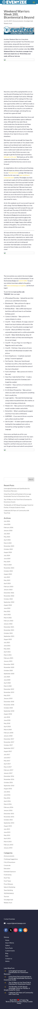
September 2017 (9, 748)
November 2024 (9, 546)
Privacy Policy (22, 1001)
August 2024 (8, 552)
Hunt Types (7, 881)
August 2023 (8, 574)
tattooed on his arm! (10, 157)
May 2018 (7, 723)
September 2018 (9, 711)
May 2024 (7, 561)
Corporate (7, 865)
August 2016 (8, 788)
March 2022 (8, 617)
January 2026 (8, 530)
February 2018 (8, 732)
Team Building (8, 890)
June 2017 (7, 757)
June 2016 (7, 795)
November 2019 (9, 692)
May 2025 (7, 537)
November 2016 (9, 779)
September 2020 (9, 673)
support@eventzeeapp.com (16, 923)
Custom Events (10, 951)
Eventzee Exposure (10, 871)
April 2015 (7, 838)
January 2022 (8, 624)
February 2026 (8, 527)
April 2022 (7, 614)
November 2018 (9, 705)
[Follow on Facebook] (6, 930)
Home (7, 940)
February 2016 (8, 807)
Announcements (18, 21)
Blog (6, 953)
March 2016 (8, 804)
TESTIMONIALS (9, 893)
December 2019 (9, 689)
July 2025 (7, 533)
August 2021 (8, 639)
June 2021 (7, 645)
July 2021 (7, 642)
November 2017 (9, 742)
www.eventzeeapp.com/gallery (16, 285)
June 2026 (7, 524)
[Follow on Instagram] (16, 930)
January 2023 (8, 589)
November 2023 (9, 568)
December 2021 (9, 627)
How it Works (9, 943)
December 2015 (9, 813)
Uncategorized (28, 21)
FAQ (6, 956)
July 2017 (7, 754)
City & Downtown (9, 862)
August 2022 (8, 605)
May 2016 (7, 798)
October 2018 (8, 708)
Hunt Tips (7, 878)
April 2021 (7, 652)
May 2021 (7, 649)
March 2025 (8, 543)
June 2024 (7, 558)
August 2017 (8, 751)
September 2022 (9, 602)
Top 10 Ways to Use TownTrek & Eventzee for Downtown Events (20, 983)
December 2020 (9, 664)
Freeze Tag (24, 1000)
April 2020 (7, 683)
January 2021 (8, 661)
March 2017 (8, 767)
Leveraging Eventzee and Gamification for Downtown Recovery (16, 972)
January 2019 (8, 698)
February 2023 (8, 586)
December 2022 (9, 593)
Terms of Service (11, 1001)
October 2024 (8, 549)
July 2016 (7, 792)
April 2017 (7, 764)
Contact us (8, 958)
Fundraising (7, 874)
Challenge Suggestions (11, 859)
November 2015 (9, 817)
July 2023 (7, 577)
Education (7, 868)
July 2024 (7, 555)
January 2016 (8, 810)
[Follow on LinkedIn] (20, 930)
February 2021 (8, 658)
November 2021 (9, 630)
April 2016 (7, 801)
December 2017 (9, 739)
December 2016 (9, 776)
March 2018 (8, 729)
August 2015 (8, 826)
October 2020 (8, 670)
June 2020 (7, 680)
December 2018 (9, 701)
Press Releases (8, 884)
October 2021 (8, 633)
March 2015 (8, 841)
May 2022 (7, 611)
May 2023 (7, 580)
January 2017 (8, 773)
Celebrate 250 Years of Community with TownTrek (21, 993)
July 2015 (7, 829)
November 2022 (9, 596)
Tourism (6, 896)
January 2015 (8, 848)
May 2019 (7, 695)
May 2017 (7, 760)
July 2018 (7, 717)
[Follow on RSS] (25, 930)
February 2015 (8, 844)
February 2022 (8, 620)
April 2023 (7, 583)
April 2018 (7, 726)
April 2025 (7, 540)
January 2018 (8, 736)
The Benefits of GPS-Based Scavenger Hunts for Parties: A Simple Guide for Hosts (17, 988)
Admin (7, 961)
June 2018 (7, 720)
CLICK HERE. (23, 281)
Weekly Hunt (8, 23)
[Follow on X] (11, 930)
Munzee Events (13, 173)
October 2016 (8, 782)
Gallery (7, 945)
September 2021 (9, 636)
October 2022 (8, 599)
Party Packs (9, 948)
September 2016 (9, 785)
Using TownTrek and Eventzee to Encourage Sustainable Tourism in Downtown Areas (18, 978)
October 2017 (8, 745)
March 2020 (8, 686)
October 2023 (8, 571)
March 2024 (8, 565)
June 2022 (7, 608)
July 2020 (7, 677)
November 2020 (9, 667)
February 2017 (8, 770)
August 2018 (8, 714)
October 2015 (8, 820)
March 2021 (8, 655)
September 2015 (9, 823)
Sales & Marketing (9, 887)
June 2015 (7, 832)
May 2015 (7, 835)
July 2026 (7, 521)
